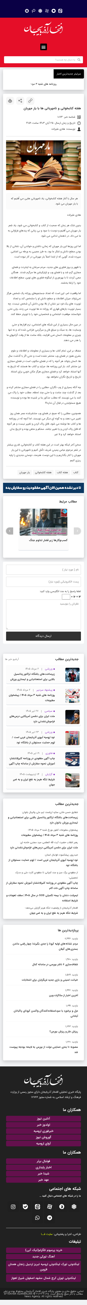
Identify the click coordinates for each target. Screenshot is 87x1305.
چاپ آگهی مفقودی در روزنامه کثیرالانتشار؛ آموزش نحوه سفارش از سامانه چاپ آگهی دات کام (32, 763)
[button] (43, 47)
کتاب (75, 472)
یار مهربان (24, 472)
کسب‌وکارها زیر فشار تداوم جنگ (48, 540)
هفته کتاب (62, 472)
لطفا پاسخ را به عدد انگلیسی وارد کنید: (60, 591)
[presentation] (77, 530)
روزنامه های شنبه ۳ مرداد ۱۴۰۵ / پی (44, 84)
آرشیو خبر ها (12, 659)
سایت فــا (47, 1234)
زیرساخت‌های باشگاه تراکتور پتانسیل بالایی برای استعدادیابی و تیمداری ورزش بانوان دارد (32, 679)
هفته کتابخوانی (43, 472)
